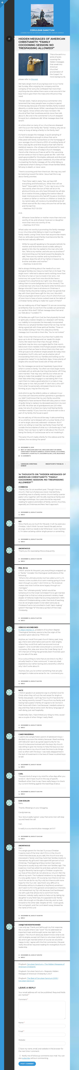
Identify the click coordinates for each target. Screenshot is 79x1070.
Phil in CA (23, 568)
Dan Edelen (24, 801)
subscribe (26, 1058)
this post (34, 79)
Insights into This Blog (55, 464)
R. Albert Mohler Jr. (26, 630)
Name (22, 1023)
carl (21, 774)
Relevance (61, 453)
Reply (23, 514)
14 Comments (26, 456)
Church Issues (50, 451)
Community (25, 453)
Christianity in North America (32, 451)
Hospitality (34, 453)
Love (54, 453)
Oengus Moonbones (28, 627)
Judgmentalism (46, 453)
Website (22, 1040)
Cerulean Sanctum (42, 30)
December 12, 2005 (27, 447)
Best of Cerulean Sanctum (31, 450)
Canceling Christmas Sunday (29, 465)
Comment (23, 999)
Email (21, 1031)
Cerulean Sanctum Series (51, 450)
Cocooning (60, 451)
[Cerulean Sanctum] (42, 15)
